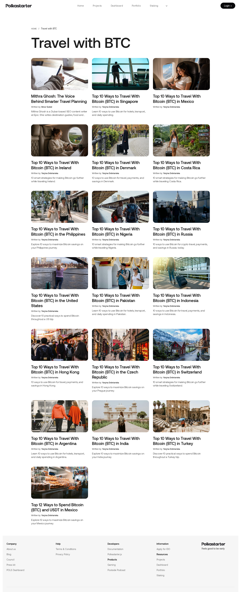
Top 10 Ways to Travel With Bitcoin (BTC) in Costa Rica (177, 165)
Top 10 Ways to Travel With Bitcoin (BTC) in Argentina (55, 441)
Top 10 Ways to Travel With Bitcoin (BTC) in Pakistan (116, 298)
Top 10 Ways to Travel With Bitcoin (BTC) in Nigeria (116, 231)
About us (11, 549)
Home (80, 5)
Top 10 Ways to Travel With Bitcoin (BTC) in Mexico (177, 99)
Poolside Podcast (116, 570)
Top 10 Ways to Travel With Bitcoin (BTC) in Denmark (116, 165)
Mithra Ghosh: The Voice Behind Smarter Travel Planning (59, 99)
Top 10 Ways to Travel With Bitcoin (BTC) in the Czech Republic (116, 371)
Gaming (112, 564)
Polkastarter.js (115, 554)
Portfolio (136, 5)
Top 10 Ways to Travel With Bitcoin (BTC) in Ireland (55, 165)
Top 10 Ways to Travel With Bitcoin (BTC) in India (116, 441)
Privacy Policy (63, 554)
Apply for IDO (163, 549)
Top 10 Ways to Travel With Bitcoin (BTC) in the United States (55, 300)
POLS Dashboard (15, 570)
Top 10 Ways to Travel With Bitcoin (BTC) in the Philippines (58, 231)
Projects (97, 5)
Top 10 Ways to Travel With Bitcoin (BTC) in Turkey (177, 441)
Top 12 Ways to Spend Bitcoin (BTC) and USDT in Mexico (57, 507)
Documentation (115, 549)
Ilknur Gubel (46, 107)
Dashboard (117, 5)
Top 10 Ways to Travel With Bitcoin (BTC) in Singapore (116, 99)
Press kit (11, 564)
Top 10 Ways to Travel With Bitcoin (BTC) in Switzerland (177, 369)
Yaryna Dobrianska (110, 107)
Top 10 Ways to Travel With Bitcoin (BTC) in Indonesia (177, 298)
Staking (154, 5)
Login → (228, 5)
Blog (9, 554)
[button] (167, 5)
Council (10, 559)
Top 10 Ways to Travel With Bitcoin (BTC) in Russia (177, 231)
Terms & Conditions (66, 549)
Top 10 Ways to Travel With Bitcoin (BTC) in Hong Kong (55, 369)
